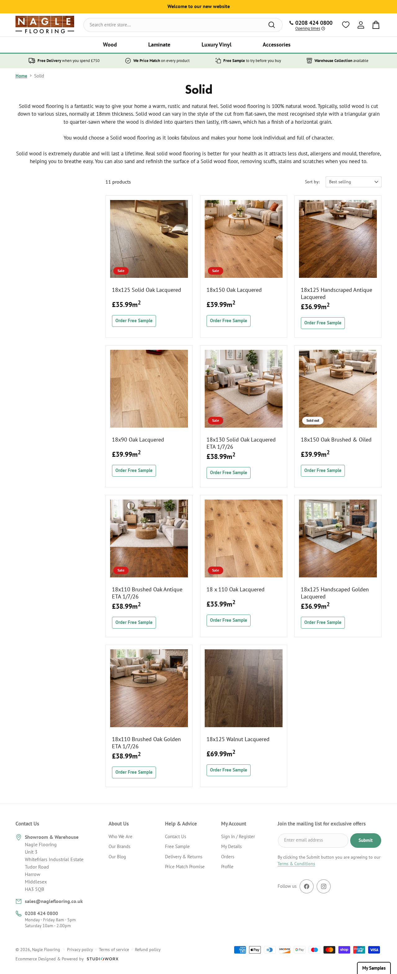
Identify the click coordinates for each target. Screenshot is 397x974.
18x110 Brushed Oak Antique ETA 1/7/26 (147, 593)
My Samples (374, 968)
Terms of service (114, 949)
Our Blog (117, 857)
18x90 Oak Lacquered (138, 439)
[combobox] (183, 25)
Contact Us (175, 836)
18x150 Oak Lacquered (234, 289)
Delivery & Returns (183, 857)
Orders (227, 857)
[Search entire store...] (272, 25)
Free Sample (177, 846)
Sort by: (312, 182)
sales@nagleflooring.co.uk (54, 901)
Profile (227, 866)
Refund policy (148, 949)
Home (21, 76)
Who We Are (120, 836)
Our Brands (119, 846)
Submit (365, 840)
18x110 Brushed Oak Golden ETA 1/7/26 (146, 743)
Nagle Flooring (46, 949)
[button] (109, 45)
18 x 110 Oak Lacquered (236, 589)
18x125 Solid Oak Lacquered (146, 289)
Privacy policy (80, 949)
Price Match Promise (185, 866)
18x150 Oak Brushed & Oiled (336, 439)
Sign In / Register (238, 836)
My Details (231, 846)
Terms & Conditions (296, 863)
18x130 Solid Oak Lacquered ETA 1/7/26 (241, 443)
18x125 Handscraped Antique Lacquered (336, 293)
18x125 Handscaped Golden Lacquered (335, 593)
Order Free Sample (134, 320)
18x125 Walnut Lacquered (238, 739)
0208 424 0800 (41, 913)
